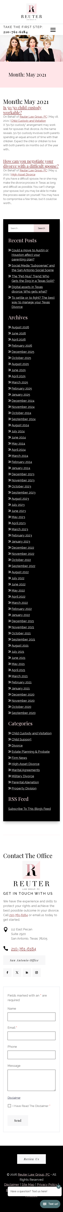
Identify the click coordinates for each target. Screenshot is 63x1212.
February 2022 (22, 609)
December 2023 (23, 474)
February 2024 (22, 462)
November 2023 (23, 480)
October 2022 (21, 560)
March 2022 (20, 602)
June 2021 (18, 658)
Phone (12, 1046)
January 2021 (21, 688)
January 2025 (21, 394)
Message (14, 1065)
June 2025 (19, 370)
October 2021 (21, 633)
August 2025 (20, 364)
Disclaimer (14, 1097)
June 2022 (19, 584)
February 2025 (22, 388)
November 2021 (23, 627)
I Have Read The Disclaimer (31, 1106)
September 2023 (23, 492)
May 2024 (18, 443)
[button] (53, 30)
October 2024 (21, 413)
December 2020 (23, 694)
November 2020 (23, 700)
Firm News (19, 758)
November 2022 (23, 554)
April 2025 (19, 376)
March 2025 (20, 382)
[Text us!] (50, 1205)
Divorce (17, 745)
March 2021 (20, 676)
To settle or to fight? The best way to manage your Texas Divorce (33, 302)
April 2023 (19, 523)
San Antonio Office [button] (24, 960)
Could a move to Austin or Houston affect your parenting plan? (30, 254)
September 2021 (23, 639)
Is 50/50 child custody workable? (22, 110)
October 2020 (21, 707)
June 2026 (19, 333)
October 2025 (21, 358)
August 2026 (20, 327)
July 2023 (18, 505)
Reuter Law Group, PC (33, 116)
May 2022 (18, 590)
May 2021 (18, 664)
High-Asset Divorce (23, 174)
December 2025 (23, 352)
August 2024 (20, 425)
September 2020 (24, 713)
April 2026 (19, 339)
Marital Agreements (26, 770)
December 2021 (23, 621)
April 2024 (19, 449)
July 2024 (18, 431)
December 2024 (23, 400)
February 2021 (22, 682)
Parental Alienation (25, 782)
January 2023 (21, 541)
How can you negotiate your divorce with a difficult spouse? (31, 163)
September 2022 (23, 566)
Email (12, 1027)
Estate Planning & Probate (31, 751)
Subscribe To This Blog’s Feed (29, 809)
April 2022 (18, 596)
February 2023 (22, 535)
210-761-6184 (15, 31)
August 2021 (20, 645)
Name (12, 1008)
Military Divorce (23, 776)
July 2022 (18, 578)
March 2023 (20, 529)
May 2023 (18, 517)
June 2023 (19, 511)
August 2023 (20, 498)
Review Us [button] (31, 1159)
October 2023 (21, 486)
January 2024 (21, 468)
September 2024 (24, 419)
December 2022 (23, 547)
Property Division (24, 788)
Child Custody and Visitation (28, 120)
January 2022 (21, 615)
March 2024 (20, 456)
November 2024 (23, 407)
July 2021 (18, 651)
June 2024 (19, 437)
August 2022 (20, 572)
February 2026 (22, 345)
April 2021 (18, 670)
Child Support (21, 739)
